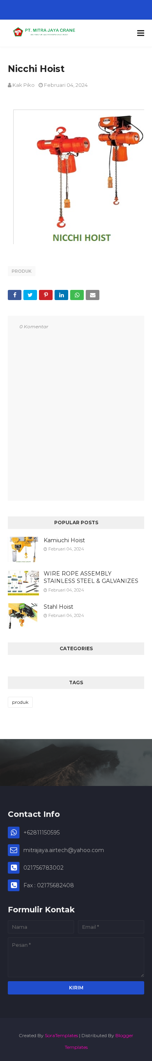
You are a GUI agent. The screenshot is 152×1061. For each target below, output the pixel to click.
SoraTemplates (61, 1035)
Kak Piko (23, 85)
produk (22, 271)
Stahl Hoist (58, 606)
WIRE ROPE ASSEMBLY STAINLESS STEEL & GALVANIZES (91, 577)
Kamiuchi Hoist (64, 540)
